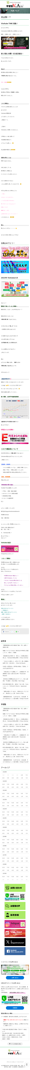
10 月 (13, 784)
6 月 (3, 778)
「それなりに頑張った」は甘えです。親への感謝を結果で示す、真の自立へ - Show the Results (15, 662)
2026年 (5, 772)
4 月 (13, 778)
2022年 (5, 808)
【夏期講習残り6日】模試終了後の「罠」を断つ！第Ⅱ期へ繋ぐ (15, 646)
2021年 (4, 818)
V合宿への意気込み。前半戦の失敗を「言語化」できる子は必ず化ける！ (15, 667)
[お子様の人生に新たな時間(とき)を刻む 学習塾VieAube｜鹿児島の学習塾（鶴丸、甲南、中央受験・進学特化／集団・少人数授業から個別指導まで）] (15, 4)
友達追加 (15, 1008)
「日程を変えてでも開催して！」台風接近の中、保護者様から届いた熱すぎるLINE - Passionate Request (15, 673)
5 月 (8, 778)
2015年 (4, 873)
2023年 (5, 799)
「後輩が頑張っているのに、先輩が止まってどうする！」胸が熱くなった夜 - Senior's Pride (15, 692)
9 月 (17, 784)
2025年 (5, 781)
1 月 (26, 778)
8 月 (22, 775)
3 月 (17, 778)
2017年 (4, 855)
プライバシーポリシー (11, 1062)
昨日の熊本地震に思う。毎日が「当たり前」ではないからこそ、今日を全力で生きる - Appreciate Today (15, 686)
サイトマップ (20, 1062)
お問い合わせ (15, 977)
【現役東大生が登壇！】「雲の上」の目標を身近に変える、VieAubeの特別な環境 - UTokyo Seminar (15, 656)
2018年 (4, 845)
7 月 (26, 775)
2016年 (4, 864)
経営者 (3, 641)
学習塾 (3, 704)
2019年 (4, 836)
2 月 (22, 778)
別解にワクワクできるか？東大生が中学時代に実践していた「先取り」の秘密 (15, 651)
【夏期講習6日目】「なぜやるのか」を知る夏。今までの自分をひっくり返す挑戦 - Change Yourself (15, 697)
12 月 (3, 784)
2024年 (5, 790)
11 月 (8, 784)
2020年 (5, 827)
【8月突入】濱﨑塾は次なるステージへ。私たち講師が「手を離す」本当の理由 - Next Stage (15, 680)
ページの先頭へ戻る (16, 1044)
